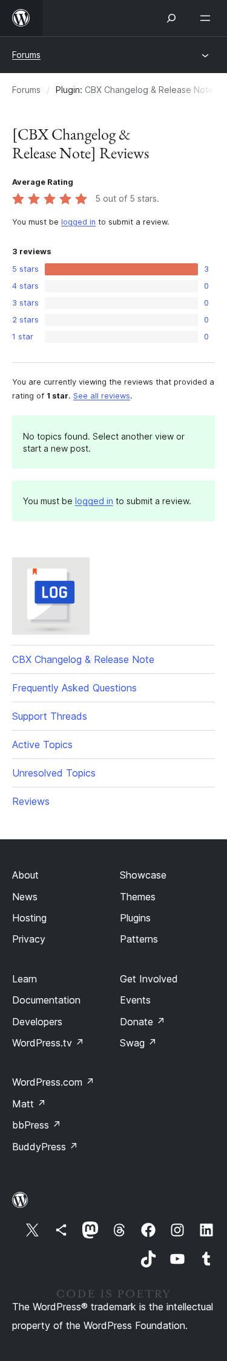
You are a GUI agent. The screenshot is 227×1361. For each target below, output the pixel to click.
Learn (24, 979)
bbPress (36, 1125)
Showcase (143, 875)
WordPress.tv (48, 1043)
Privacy (28, 939)
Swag (138, 1043)
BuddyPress (45, 1147)
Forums (26, 55)
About (25, 875)
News (25, 897)
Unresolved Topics (54, 773)
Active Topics (42, 744)
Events (135, 1000)
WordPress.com (53, 1082)
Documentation (46, 1000)
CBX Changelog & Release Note (149, 90)
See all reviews (101, 395)
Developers (37, 1022)
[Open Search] (171, 18)
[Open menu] (207, 18)
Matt (29, 1104)
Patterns (139, 939)
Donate (142, 1022)
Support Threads (49, 716)
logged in (78, 221)
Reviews (31, 801)
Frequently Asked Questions (74, 688)
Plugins (135, 918)
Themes (138, 897)
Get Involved (149, 979)
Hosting (29, 918)
